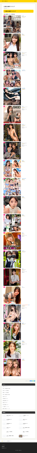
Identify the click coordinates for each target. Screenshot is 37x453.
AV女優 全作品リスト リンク (10, 415)
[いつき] (12, 132)
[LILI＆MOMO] (12, 367)
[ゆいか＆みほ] (12, 78)
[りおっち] (12, 331)
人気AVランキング (8, 427)
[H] (12, 60)
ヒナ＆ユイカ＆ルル (24, 178)
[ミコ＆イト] (12, 259)
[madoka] (12, 277)
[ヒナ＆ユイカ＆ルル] (12, 187)
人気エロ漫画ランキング (9, 419)
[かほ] (12, 42)
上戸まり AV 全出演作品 (9, 431)
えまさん (23, 196)
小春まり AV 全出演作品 (26, 431)
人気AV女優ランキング (25, 423)
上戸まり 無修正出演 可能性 (26, 427)
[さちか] (12, 114)
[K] (12, 150)
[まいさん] (12, 24)
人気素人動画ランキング (9, 423)
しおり (22, 160)
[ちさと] (12, 241)
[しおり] (12, 168)
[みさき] (12, 223)
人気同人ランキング (25, 419)
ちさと (22, 232)
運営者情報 (3, 446)
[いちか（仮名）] (12, 96)
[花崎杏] (12, 349)
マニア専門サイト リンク (25, 415)
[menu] (35, 1)
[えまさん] (12, 205)
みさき (22, 214)
